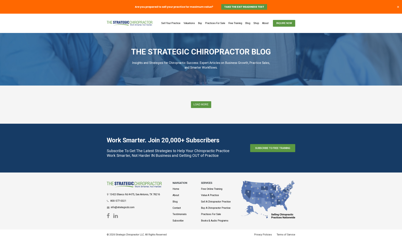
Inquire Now (284, 23)
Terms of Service (286, 234)
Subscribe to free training (272, 148)
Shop (256, 23)
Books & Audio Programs (214, 220)
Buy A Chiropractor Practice (216, 207)
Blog (247, 23)
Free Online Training (211, 188)
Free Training (235, 23)
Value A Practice (210, 195)
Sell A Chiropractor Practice (216, 201)
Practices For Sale (215, 23)
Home (176, 188)
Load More (201, 104)
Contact (177, 207)
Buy (200, 23)
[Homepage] (129, 23)
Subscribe (178, 220)
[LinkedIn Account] (115, 215)
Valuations (189, 23)
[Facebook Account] (109, 215)
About (265, 23)
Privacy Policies (263, 234)
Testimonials (180, 214)
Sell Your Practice (170, 23)
